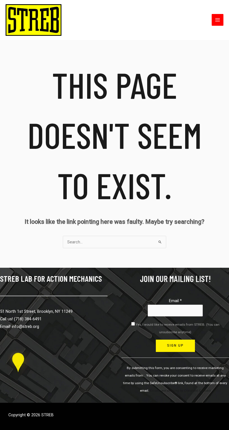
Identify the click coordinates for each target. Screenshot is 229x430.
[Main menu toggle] (217, 20)
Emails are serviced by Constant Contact (180, 391)
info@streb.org (25, 326)
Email (175, 300)
